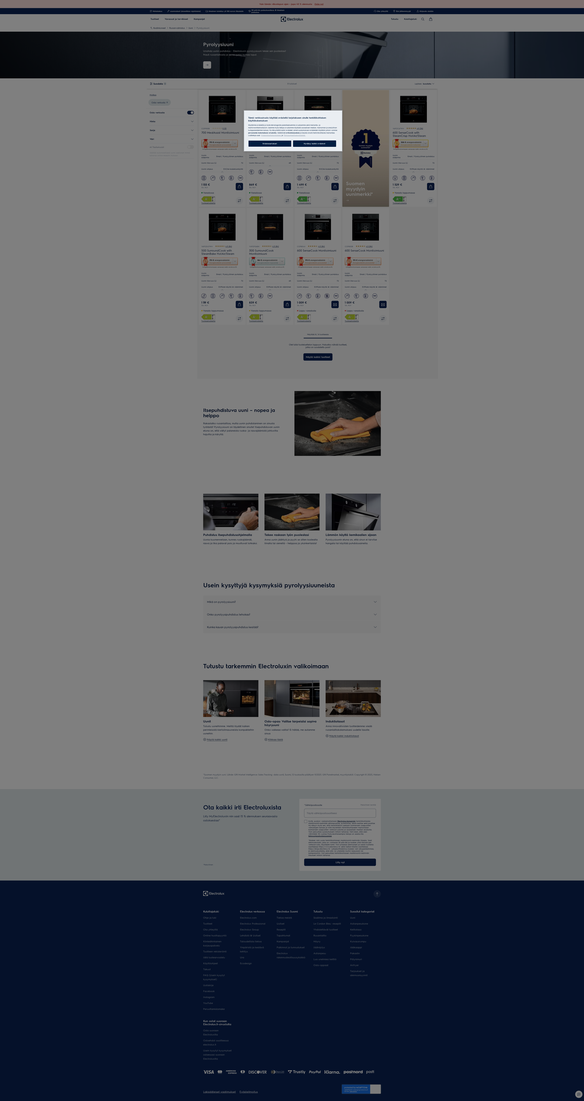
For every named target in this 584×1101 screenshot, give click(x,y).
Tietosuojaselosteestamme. (295, 135)
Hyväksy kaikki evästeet (314, 143)
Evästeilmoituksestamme (271, 135)
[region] (293, 131)
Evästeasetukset (270, 143)
